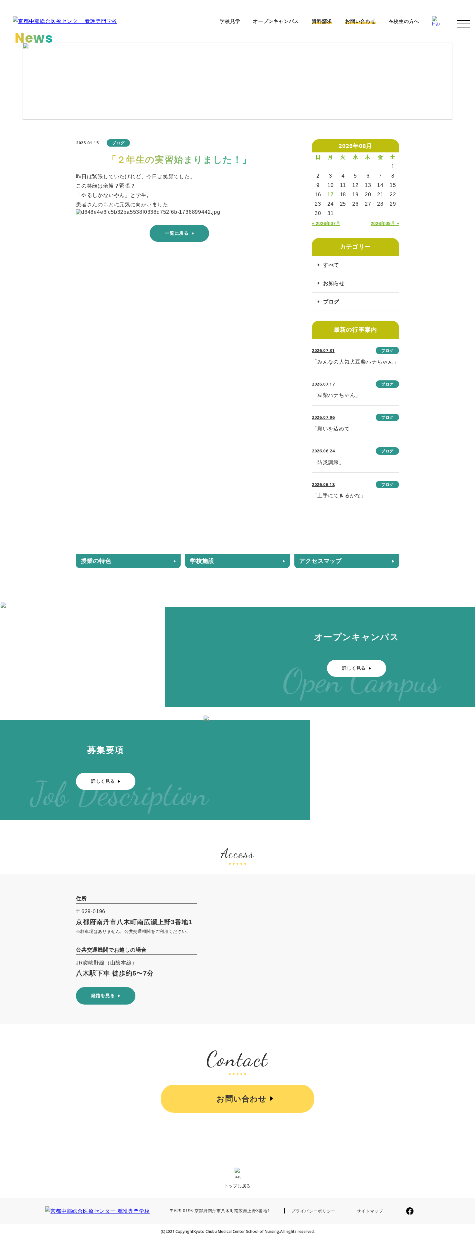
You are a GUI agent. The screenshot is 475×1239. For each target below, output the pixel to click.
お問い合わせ (360, 21)
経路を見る (103, 995)
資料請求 (322, 21)
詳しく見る (354, 668)
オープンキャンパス (276, 21)
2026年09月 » (385, 223)
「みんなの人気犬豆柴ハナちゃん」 (355, 362)
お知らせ (327, 111)
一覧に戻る (177, 233)
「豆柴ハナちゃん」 (336, 395)
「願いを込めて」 (333, 428)
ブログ (331, 302)
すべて (331, 265)
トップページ (298, 111)
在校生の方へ (404, 21)
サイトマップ (370, 1211)
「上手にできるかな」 (339, 495)
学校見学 (230, 21)
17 (330, 194)
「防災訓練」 (328, 462)
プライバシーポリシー (313, 1211)
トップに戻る (237, 1185)
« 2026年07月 (326, 223)
